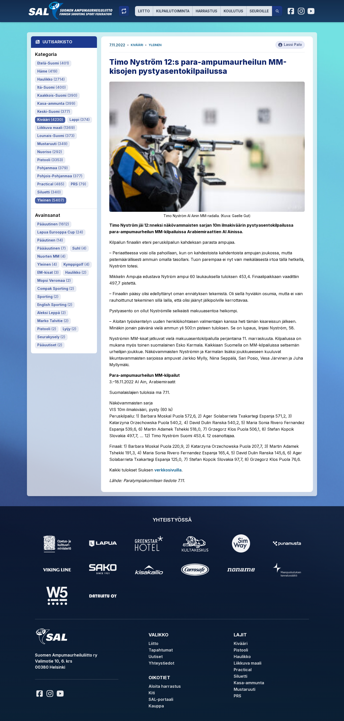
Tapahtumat (161, 650)
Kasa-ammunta (249, 682)
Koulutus (233, 11)
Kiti (152, 692)
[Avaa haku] (277, 11)
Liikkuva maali (247, 663)
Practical (243, 669)
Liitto (144, 11)
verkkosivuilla (168, 469)
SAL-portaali (161, 699)
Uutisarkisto (57, 41)
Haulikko (242, 656)
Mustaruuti (244, 689)
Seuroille (259, 11)
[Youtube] (311, 11)
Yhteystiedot (161, 663)
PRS (237, 695)
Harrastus (206, 11)
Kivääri (137, 45)
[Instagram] (301, 11)
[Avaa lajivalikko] (124, 11)
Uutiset (156, 656)
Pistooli (241, 650)
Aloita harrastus (165, 686)
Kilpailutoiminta (172, 11)
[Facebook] (291, 11)
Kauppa (156, 705)
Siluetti (240, 676)
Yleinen (155, 45)
